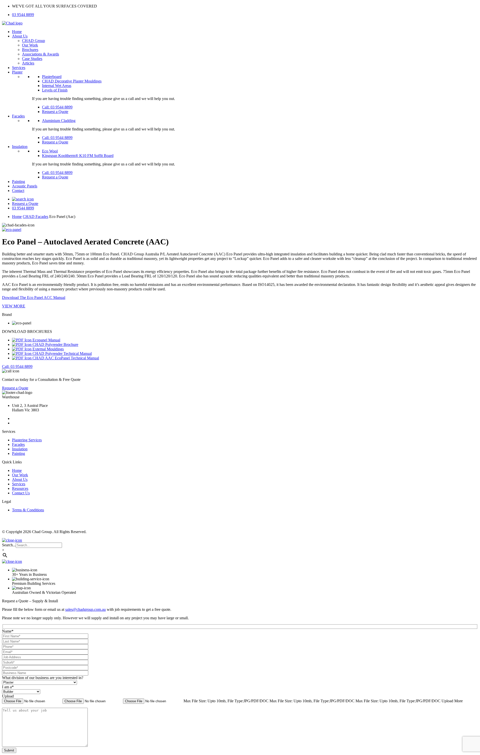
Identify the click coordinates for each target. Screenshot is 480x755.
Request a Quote (55, 111)
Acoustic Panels (24, 186)
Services (18, 67)
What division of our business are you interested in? (42, 678)
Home (17, 31)
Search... (9, 545)
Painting (18, 181)
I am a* (8, 687)
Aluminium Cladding (59, 120)
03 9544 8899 (23, 14)
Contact (18, 190)
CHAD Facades (35, 216)
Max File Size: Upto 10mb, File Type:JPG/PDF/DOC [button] (227, 701)
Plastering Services (27, 440)
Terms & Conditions (28, 510)
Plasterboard (52, 76)
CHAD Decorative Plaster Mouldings (72, 81)
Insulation (20, 146)
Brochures (30, 49)
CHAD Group (33, 40)
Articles (28, 63)
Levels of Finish (55, 90)
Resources (20, 488)
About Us (20, 36)
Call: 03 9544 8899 (57, 107)
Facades (18, 116)
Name (8, 631)
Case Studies (32, 58)
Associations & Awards (40, 54)
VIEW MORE (13, 306)
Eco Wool (50, 151)
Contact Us (21, 493)
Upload (8, 696)
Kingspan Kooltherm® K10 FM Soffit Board (78, 155)
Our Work (30, 45)
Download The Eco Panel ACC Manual (33, 297)
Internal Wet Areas (56, 85)
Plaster (17, 72)
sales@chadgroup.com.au (85, 609)
